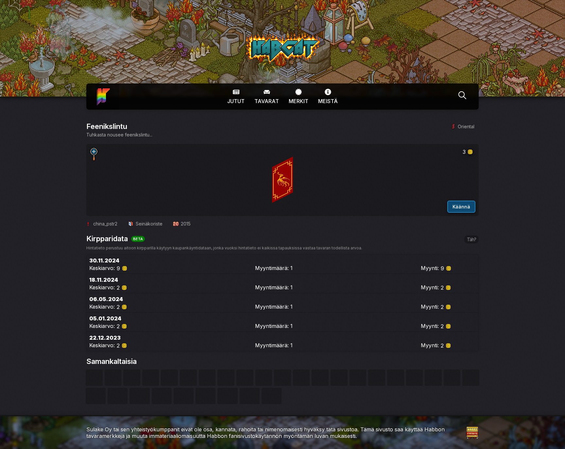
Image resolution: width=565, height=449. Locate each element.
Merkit (298, 101)
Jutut (236, 101)
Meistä (328, 101)
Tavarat (266, 101)
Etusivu (103, 92)
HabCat (252, 35)
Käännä (461, 206)
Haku (462, 96)
